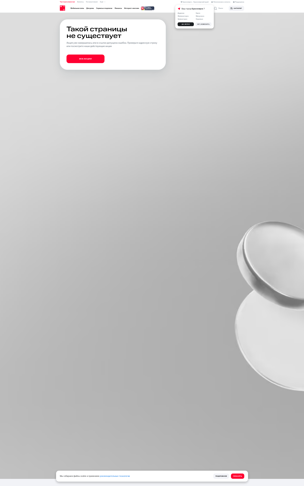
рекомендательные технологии (115, 476)
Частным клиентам (67, 2)
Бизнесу (80, 2)
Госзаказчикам (92, 2)
